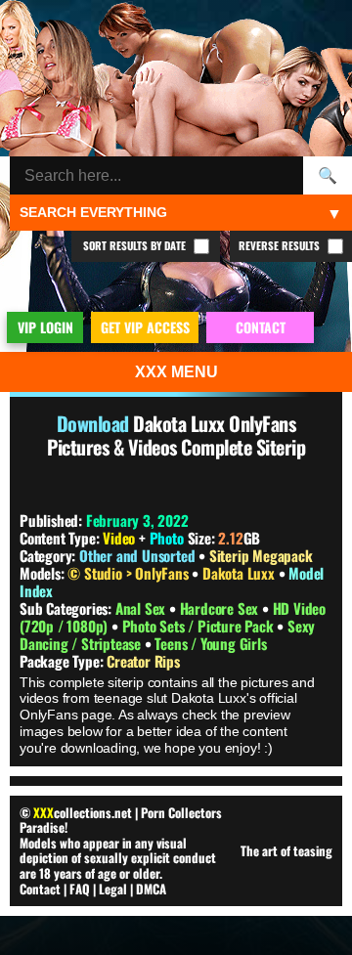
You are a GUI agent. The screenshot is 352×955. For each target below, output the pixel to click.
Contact (40, 888)
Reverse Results (281, 245)
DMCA (151, 888)
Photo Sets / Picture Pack (200, 625)
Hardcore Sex (221, 608)
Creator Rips (143, 661)
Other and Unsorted (137, 555)
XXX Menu (176, 372)
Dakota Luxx (240, 573)
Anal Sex (142, 608)
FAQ (79, 888)
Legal (113, 888)
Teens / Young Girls (210, 643)
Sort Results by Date (136, 245)
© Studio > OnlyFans (129, 573)
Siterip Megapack (261, 555)
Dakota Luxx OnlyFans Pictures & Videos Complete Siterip (176, 435)
